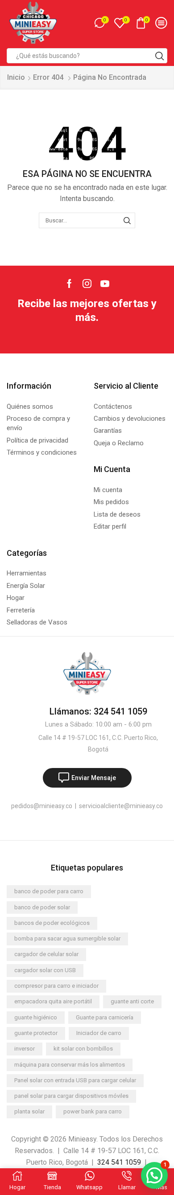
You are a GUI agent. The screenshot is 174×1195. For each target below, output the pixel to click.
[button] (154, 1175)
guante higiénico (35, 1017)
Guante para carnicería (104, 1017)
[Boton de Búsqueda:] (160, 56)
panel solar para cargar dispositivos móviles (71, 1095)
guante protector (36, 1033)
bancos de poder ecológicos (52, 923)
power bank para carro (92, 1111)
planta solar (29, 1111)
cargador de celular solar (46, 954)
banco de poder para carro (48, 891)
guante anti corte (132, 1001)
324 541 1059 (119, 1162)
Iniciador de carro (98, 1033)
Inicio (16, 77)
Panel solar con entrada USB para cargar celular (75, 1080)
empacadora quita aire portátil (53, 1001)
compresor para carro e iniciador (56, 985)
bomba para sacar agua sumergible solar (67, 938)
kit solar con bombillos (83, 1048)
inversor (24, 1048)
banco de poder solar (42, 907)
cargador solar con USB (45, 970)
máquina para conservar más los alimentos (69, 1064)
